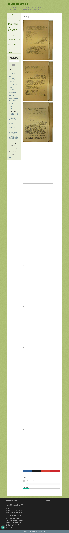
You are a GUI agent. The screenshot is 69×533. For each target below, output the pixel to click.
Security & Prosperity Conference (11, 524)
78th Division (11, 71)
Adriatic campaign (12, 73)
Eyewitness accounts (11, 39)
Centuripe (16, 504)
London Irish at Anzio (13, 84)
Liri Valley (19, 508)
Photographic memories (12, 44)
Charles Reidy (21, 504)
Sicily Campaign (13, 526)
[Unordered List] (34, 484)
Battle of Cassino (12, 75)
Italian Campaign (12, 81)
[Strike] (31, 484)
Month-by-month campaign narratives (12, 36)
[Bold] (27, 484)
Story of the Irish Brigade (12, 27)
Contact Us (10, 52)
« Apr (10, 157)
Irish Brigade (11, 78)
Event (10, 76)
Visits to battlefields (11, 41)
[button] (20, 21)
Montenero (8, 513)
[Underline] (30, 484)
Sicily (10, 101)
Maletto (10, 87)
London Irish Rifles (12, 86)
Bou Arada (19, 502)
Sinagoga (21, 525)
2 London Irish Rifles (9, 502)
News (9, 18)
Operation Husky (12, 93)
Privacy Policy (36, 531)
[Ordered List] (33, 484)
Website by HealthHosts (41, 531)
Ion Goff (20, 506)
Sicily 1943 (11, 103)
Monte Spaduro (12, 513)
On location (11, 90)
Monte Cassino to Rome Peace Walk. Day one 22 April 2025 (13, 114)
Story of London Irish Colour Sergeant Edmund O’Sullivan (13, 24)
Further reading (10, 49)
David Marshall (19, 505)
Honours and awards (11, 47)
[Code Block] (37, 484)
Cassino (12, 504)
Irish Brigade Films (12, 79)
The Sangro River (12, 105)
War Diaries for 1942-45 (12, 33)
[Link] (38, 484)
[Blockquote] (35, 484)
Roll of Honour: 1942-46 (12, 20)
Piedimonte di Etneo (14, 516)
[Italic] (28, 484)
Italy (16, 508)
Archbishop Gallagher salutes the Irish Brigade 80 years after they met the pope (13, 138)
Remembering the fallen (13, 97)
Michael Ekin (13, 512)
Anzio (14, 502)
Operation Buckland (12, 92)
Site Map (9, 54)
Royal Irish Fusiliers (12, 100)
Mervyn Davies (9, 512)
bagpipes (16, 502)
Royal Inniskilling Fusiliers (13, 98)
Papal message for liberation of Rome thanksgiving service (13, 126)
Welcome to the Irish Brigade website (13, 15)
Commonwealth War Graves (11, 505)
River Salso (8, 518)
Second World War (17, 522)
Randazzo (19, 516)
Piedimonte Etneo (12, 95)
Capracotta (7, 504)
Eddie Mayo (12, 506)
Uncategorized (11, 108)
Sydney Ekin (7, 527)
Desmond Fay (8, 506)
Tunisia (10, 106)
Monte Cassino (11, 89)
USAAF (14, 527)
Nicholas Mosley (17, 513)
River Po (22, 516)
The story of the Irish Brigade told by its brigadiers (13, 30)
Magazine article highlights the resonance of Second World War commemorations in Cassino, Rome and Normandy (13, 120)
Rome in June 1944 (13, 518)
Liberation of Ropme (13, 82)
